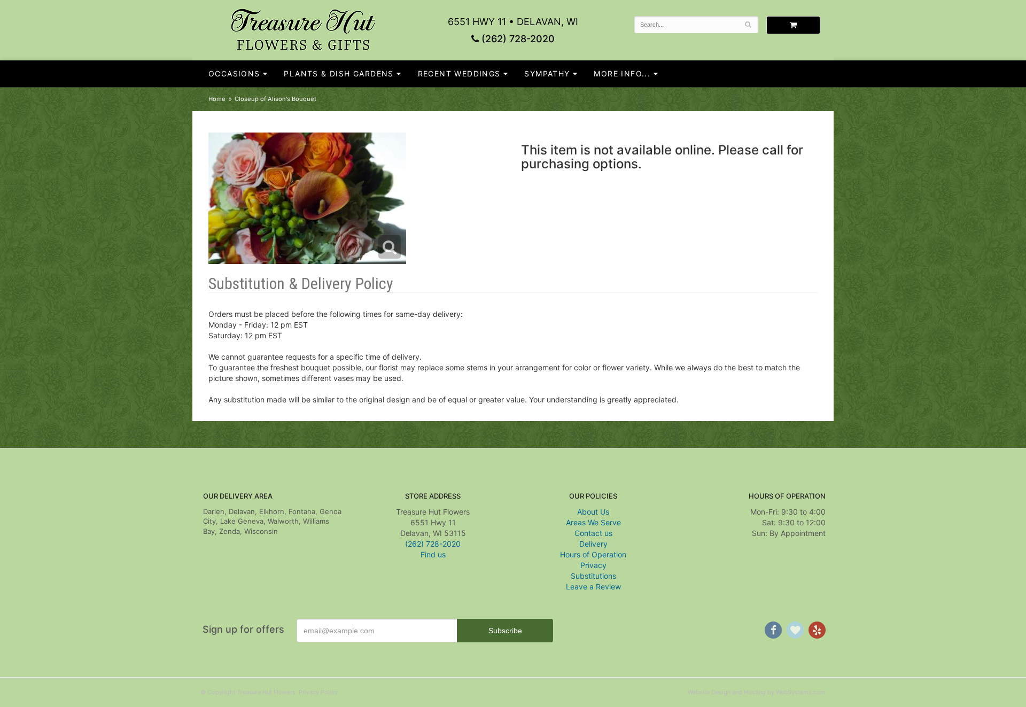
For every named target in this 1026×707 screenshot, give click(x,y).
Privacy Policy (318, 692)
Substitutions (593, 575)
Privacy (593, 565)
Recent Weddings (459, 73)
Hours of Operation (593, 554)
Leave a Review (593, 586)
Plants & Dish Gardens (338, 73)
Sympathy (547, 73)
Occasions (234, 73)
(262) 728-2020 (517, 38)
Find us (433, 554)
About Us (593, 511)
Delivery (593, 543)
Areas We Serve (593, 522)
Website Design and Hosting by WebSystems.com (757, 692)
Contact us (593, 533)
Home (217, 99)
